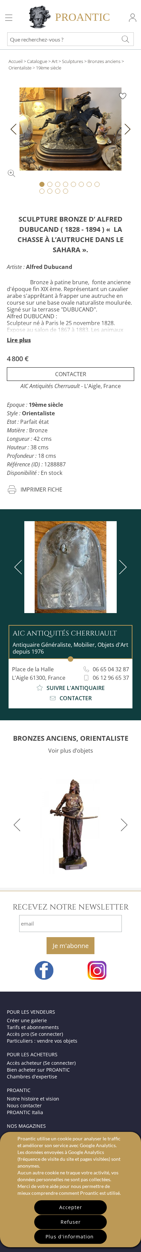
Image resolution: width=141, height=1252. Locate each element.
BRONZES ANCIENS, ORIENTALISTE (70, 738)
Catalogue (37, 61)
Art (54, 61)
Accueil (16, 61)
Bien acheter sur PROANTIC (38, 1069)
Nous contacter (24, 1105)
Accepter (70, 1207)
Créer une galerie (27, 1020)
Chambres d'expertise (32, 1076)
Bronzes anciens (104, 61)
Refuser (71, 1222)
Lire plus (19, 340)
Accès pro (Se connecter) (35, 1034)
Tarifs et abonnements (33, 1027)
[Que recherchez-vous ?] (125, 39)
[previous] (19, 567)
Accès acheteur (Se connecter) (41, 1063)
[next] (121, 567)
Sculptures (72, 61)
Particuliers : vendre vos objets (42, 1041)
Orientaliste (20, 68)
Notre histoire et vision (33, 1098)
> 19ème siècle (47, 68)
